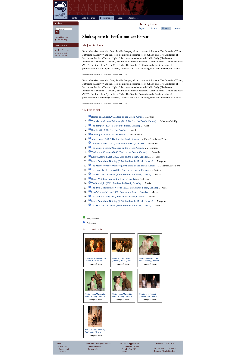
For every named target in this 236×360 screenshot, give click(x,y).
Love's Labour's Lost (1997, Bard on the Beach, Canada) (119, 192)
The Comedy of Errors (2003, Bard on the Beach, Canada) (120, 170)
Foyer (142, 28)
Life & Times (88, 17)
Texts (74, 17)
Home (60, 10)
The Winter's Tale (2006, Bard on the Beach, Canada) (117, 147)
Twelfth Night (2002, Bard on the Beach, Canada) (116, 183)
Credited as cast (61, 53)
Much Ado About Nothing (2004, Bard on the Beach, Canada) (122, 161)
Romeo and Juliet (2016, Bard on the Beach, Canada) (117, 117)
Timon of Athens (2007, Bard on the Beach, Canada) (117, 143)
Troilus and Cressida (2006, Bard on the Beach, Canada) (119, 152)
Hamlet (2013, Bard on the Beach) (108, 130)
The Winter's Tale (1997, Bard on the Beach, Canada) (117, 196)
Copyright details (94, 346)
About (59, 344)
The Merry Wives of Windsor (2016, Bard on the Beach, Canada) (123, 121)
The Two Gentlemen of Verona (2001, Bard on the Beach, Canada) (124, 187)
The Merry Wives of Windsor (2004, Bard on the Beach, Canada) (123, 165)
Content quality (64, 349)
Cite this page (62, 40)
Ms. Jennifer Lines (62, 50)
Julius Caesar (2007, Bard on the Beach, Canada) (115, 139)
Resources (133, 17)
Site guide (62, 352)
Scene (120, 17)
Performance (106, 17)
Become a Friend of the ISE (164, 351)
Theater (165, 28)
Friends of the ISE (129, 349)
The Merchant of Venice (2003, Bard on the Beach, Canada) (121, 174)
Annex (177, 28)
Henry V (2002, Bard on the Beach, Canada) (113, 179)
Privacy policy (93, 349)
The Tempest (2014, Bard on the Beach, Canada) (115, 125)
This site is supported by (129, 344)
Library (153, 28)
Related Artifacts (61, 55)
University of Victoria (130, 346)
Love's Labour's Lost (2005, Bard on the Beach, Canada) (119, 156)
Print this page (62, 37)
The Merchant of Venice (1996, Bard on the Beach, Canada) (121, 205)
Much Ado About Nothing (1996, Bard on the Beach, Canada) (122, 201)
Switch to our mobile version (165, 348)
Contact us (62, 346)
